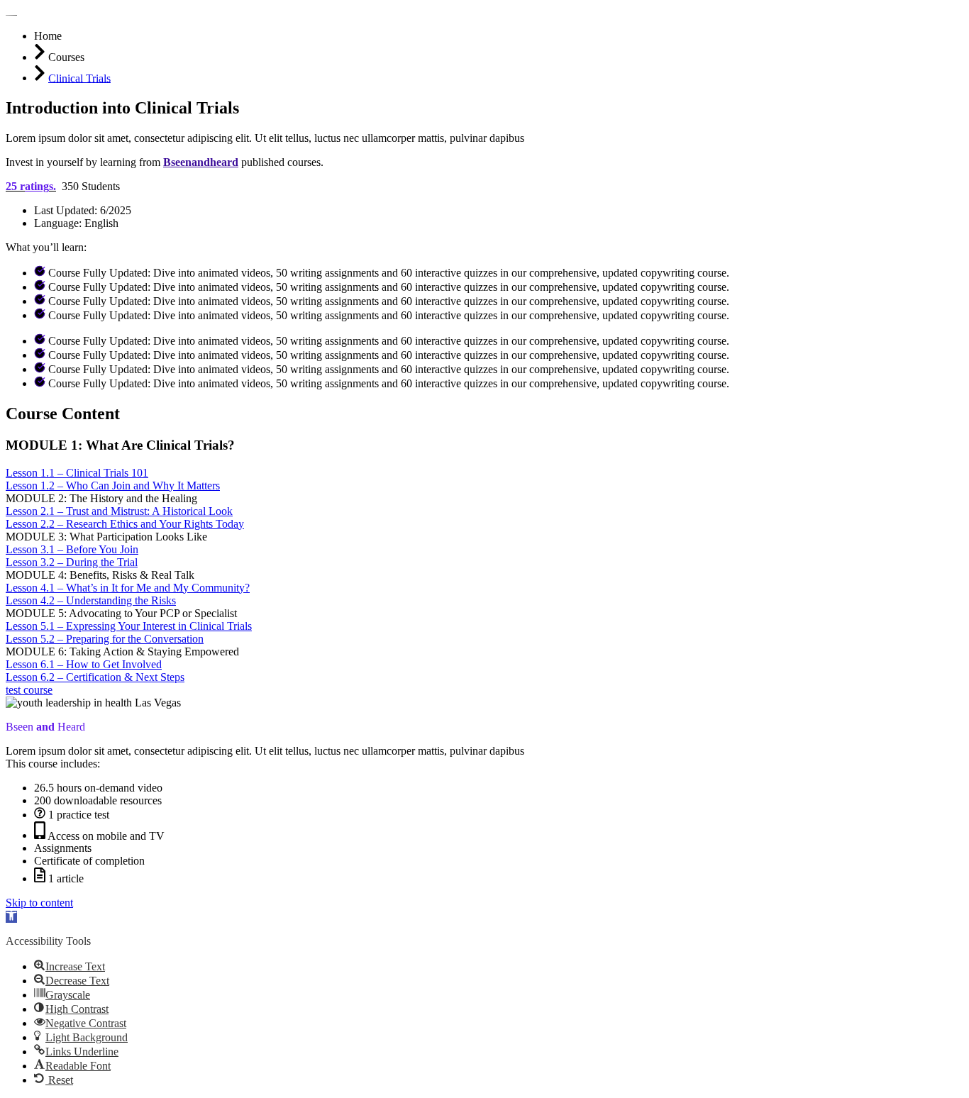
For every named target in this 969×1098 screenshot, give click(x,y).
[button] (11, 917)
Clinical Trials (79, 78)
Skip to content (39, 903)
